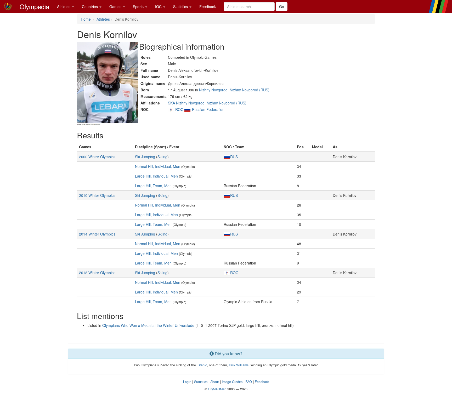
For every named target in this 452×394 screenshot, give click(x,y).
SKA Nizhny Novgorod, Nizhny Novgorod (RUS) (207, 102)
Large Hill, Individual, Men (156, 176)
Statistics (181, 6)
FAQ (248, 381)
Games (115, 6)
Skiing (162, 156)
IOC (159, 6)
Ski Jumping (145, 156)
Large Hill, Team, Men (153, 185)
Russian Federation (208, 109)
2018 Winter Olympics (97, 272)
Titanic (202, 365)
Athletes (64, 6)
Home (86, 19)
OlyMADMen (217, 389)
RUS (234, 156)
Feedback (207, 6)
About (214, 381)
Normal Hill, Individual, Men (157, 166)
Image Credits (232, 381)
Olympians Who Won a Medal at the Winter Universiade (148, 325)
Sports (139, 6)
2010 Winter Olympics (97, 195)
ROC (179, 109)
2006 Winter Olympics (97, 156)
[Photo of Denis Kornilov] (107, 84)
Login (187, 381)
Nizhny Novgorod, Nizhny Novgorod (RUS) (234, 89)
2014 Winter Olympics (97, 234)
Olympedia (34, 6)
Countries (90, 6)
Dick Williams (238, 365)
